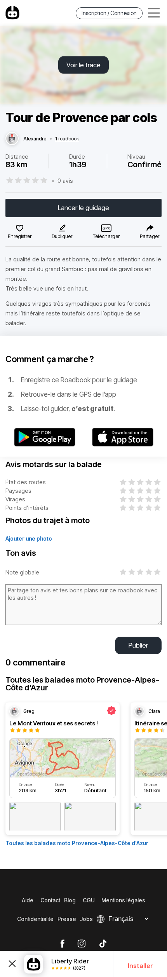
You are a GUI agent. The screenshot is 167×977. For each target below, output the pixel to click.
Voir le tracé (83, 65)
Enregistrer (19, 236)
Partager (149, 236)
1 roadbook (67, 139)
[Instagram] (81, 944)
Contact (50, 900)
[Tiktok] (103, 944)
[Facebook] (62, 944)
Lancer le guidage (83, 208)
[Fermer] (12, 964)
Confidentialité (35, 919)
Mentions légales (123, 900)
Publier (138, 645)
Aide (27, 900)
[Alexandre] (12, 139)
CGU (89, 900)
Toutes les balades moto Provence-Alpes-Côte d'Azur (76, 843)
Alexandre (35, 139)
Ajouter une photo (28, 538)
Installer (140, 966)
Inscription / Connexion (109, 13)
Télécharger (106, 236)
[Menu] (154, 13)
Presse (66, 919)
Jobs (86, 919)
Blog (70, 900)
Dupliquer (62, 236)
